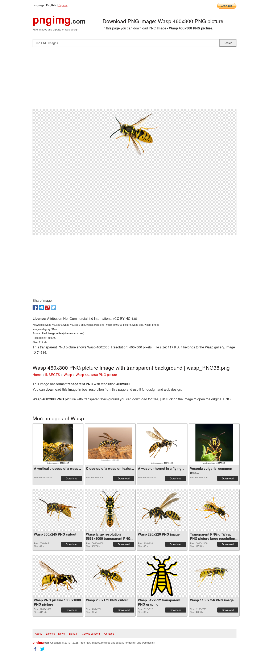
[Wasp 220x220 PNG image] (162, 510)
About (38, 633)
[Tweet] (53, 307)
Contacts (109, 633)
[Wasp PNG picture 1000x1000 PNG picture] (58, 576)
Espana (62, 5)
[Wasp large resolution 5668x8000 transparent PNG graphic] (110, 510)
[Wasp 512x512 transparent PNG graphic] (162, 576)
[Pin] (47, 307)
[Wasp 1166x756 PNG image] (214, 575)
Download (72, 478)
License (50, 633)
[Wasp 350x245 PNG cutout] (58, 510)
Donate (73, 633)
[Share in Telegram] (41, 307)
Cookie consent (91, 633)
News (61, 633)
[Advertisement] (134, 79)
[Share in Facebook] (35, 307)
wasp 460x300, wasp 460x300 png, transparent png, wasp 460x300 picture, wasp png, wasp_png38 (102, 324)
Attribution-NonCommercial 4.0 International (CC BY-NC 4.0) (92, 318)
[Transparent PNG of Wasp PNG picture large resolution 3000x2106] (214, 510)
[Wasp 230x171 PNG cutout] (110, 576)
